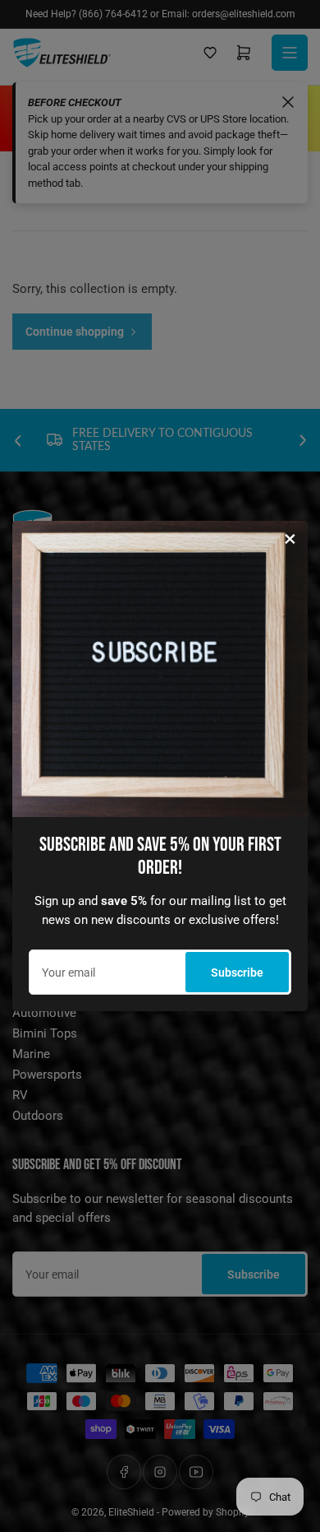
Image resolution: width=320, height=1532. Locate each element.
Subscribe (237, 972)
